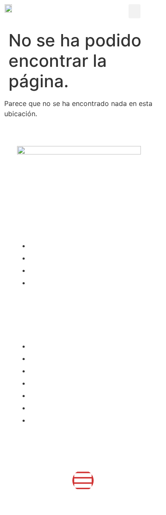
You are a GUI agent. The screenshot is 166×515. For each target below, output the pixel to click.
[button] (134, 11)
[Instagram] (83, 480)
